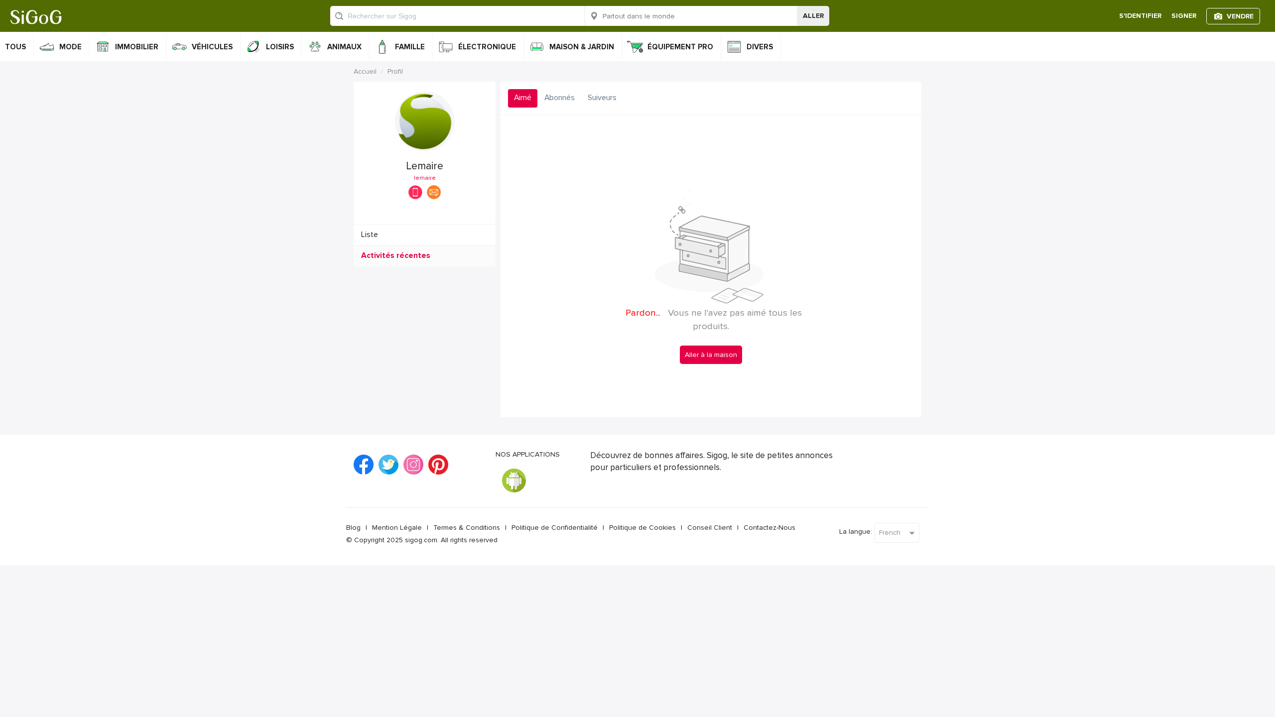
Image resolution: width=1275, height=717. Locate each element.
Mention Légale (397, 527)
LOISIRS (280, 46)
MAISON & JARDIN (581, 46)
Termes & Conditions (466, 527)
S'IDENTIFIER (1140, 15)
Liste (369, 234)
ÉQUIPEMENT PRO (680, 46)
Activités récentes (395, 255)
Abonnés (559, 98)
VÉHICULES (212, 46)
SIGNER (1183, 15)
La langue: (855, 531)
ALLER (813, 15)
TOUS (15, 46)
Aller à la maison (711, 355)
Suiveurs (602, 98)
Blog (353, 527)
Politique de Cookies (642, 527)
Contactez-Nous (769, 527)
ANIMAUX (344, 46)
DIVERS (760, 46)
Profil (395, 71)
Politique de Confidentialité (554, 527)
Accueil (365, 71)
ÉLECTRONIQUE (487, 46)
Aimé (522, 98)
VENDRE (1240, 16)
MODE (70, 46)
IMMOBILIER (136, 46)
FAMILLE (410, 46)
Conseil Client (709, 527)
